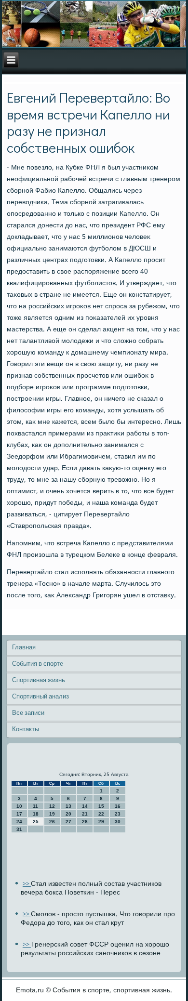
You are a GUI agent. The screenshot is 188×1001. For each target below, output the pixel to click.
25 (36, 821)
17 (19, 814)
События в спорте (37, 664)
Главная (24, 647)
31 (19, 829)
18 (36, 814)
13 (68, 806)
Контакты (25, 729)
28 (85, 821)
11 (35, 806)
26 (52, 821)
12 (52, 806)
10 (19, 806)
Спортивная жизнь (38, 680)
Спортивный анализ (40, 696)
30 (118, 821)
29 (101, 821)
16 (118, 806)
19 (52, 814)
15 (101, 806)
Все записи (28, 713)
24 (19, 821)
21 (85, 814)
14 (85, 806)
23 (118, 814)
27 (68, 821)
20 (68, 814)
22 (101, 814)
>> (27, 884)
